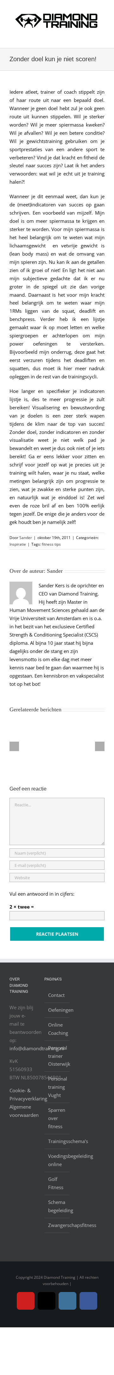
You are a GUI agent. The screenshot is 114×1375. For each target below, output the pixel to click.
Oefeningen (57, 1010)
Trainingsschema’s (57, 1141)
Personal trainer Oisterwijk (57, 1056)
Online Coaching (57, 1029)
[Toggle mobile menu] (101, 38)
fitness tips (51, 544)
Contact (56, 995)
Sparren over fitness (56, 1118)
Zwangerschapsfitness (57, 1225)
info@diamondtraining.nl (37, 1048)
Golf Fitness (55, 1183)
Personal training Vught (57, 1087)
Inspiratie (18, 544)
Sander (25, 537)
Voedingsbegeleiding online (57, 1160)
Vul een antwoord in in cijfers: (42, 894)
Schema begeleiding (57, 1206)
